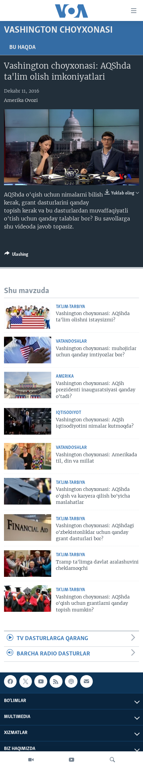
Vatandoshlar (71, 341)
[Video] (31, 759)
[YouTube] (71, 759)
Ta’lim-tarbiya (70, 307)
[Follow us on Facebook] (10, 681)
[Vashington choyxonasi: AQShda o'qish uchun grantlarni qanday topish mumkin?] (27, 598)
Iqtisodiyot (68, 413)
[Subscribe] (86, 681)
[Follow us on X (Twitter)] (25, 681)
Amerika (65, 376)
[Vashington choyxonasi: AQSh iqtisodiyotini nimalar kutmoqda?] (27, 421)
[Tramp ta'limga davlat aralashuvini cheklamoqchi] (27, 563)
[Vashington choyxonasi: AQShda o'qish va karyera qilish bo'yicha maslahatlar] (27, 491)
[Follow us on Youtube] (40, 681)
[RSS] (56, 681)
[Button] (16, 255)
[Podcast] (71, 681)
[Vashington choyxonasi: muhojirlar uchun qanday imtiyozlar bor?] (27, 350)
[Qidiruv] (112, 759)
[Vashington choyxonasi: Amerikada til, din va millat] (27, 456)
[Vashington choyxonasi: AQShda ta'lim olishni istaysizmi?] (27, 315)
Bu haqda (22, 48)
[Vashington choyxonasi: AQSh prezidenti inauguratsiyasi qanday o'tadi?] (27, 385)
